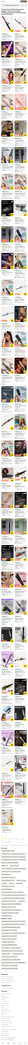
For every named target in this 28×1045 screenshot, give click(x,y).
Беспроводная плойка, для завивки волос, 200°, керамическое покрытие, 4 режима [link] (7, 88)
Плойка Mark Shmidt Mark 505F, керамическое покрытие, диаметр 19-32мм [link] (20, 725)
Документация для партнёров (8, 980)
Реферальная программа (6, 988)
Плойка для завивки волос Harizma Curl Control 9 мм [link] (6, 775)
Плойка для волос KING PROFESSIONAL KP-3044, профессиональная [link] (20, 378)
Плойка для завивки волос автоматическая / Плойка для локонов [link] (7, 592)
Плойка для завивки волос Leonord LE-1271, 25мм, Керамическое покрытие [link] (7, 434)
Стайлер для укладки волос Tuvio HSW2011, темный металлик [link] (20, 167)
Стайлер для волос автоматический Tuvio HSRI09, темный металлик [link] (7, 246)
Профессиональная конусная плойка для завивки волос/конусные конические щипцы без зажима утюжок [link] (7, 672)
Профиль (25, 1043)
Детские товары (5, 1024)
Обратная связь (4, 1031)
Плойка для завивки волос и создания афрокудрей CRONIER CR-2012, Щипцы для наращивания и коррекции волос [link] (20, 88)
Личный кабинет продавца (7, 976)
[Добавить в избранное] (12, 18)
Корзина (19, 1043)
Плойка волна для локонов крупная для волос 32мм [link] (6, 829)
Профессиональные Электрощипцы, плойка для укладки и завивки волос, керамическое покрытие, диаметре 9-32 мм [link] (20, 750)
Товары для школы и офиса (7, 1016)
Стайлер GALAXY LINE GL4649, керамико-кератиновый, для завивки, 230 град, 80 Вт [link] (7, 460)
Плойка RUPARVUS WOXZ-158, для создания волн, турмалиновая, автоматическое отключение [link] (7, 725)
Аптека (2, 1007)
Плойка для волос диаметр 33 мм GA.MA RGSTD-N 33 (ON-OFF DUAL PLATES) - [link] (20, 672)
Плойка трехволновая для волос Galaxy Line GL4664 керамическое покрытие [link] (20, 246)
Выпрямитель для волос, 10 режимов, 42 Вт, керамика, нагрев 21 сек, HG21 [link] (7, 619)
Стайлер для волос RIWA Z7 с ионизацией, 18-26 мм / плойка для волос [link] (7, 167)
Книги (2, 1014)
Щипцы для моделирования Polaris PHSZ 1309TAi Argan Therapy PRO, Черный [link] (20, 486)
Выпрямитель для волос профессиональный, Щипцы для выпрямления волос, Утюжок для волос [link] (20, 592)
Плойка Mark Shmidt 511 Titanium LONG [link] (20, 802)
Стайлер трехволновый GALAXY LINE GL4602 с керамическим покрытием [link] (7, 194)
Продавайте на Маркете (6, 978)
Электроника (4, 1001)
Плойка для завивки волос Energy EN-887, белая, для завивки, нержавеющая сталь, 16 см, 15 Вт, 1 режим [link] (20, 36)
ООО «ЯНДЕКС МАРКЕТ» (10, 1038)
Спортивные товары (5, 1018)
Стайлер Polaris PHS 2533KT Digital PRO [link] (6, 220)
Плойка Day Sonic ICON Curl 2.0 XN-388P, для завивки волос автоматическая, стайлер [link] (7, 114)
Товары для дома (5, 1005)
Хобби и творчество (5, 1011)
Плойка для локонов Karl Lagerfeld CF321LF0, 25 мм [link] (7, 802)
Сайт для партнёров (5, 982)
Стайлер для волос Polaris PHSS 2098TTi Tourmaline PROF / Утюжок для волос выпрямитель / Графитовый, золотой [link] (20, 512)
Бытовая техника (5, 997)
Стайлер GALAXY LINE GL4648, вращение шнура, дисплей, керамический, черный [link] (20, 434)
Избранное (14, 1043)
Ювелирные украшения (6, 1026)
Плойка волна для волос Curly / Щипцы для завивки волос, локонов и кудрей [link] (20, 114)
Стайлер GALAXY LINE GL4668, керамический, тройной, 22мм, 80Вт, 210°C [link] (20, 351)
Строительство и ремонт (6, 1022)
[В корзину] (12, 30)
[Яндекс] (11, 1040)
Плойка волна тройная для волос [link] (7, 141)
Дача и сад (3, 1013)
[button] (26, 5)
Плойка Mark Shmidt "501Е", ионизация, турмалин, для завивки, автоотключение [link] (7, 646)
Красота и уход (4, 1009)
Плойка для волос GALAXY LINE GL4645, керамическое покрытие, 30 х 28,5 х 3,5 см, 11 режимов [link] (20, 273)
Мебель (3, 995)
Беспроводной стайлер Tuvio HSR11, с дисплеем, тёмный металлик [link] (7, 539)
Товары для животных (6, 1020)
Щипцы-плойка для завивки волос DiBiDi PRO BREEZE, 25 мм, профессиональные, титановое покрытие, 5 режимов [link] (20, 300)
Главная (3, 1043)
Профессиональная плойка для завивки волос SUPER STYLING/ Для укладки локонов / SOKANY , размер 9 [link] (20, 220)
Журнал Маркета (5, 1035)
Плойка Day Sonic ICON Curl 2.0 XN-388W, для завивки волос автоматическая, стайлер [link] (20, 61)
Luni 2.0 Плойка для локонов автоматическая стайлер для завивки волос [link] (7, 351)
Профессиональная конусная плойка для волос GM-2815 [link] (6, 486)
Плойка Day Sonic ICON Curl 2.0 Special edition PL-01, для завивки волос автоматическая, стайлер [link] (7, 378)
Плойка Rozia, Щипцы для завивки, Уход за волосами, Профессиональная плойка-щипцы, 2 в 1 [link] (6, 36)
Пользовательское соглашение (8, 1029)
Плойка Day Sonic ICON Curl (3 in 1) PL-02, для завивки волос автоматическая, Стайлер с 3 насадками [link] (20, 194)
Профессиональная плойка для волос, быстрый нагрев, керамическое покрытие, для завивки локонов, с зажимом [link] (20, 619)
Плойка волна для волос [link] (7, 272)
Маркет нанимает (5, 1033)
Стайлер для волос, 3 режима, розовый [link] (6, 61)
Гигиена (3, 999)
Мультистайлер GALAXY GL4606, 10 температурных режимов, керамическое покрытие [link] (20, 406)
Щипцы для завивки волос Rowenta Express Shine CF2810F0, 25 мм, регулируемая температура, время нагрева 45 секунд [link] (7, 406)
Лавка (8, 1043)
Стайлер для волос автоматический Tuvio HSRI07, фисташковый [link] (20, 539)
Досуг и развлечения (6, 993)
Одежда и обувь (5, 1003)
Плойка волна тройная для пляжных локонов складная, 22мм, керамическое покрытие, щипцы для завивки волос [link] (20, 326)
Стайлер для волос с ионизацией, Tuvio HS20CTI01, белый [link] (19, 141)
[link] (8, 851)
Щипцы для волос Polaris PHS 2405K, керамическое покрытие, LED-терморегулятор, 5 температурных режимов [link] (7, 565)
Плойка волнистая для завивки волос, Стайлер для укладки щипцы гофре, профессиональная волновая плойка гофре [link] (7, 512)
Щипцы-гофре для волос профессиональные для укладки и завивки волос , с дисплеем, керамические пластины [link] (20, 460)
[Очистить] (22, 5)
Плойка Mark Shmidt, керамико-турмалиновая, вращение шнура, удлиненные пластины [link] (20, 646)
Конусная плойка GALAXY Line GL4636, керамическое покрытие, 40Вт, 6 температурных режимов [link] (7, 300)
